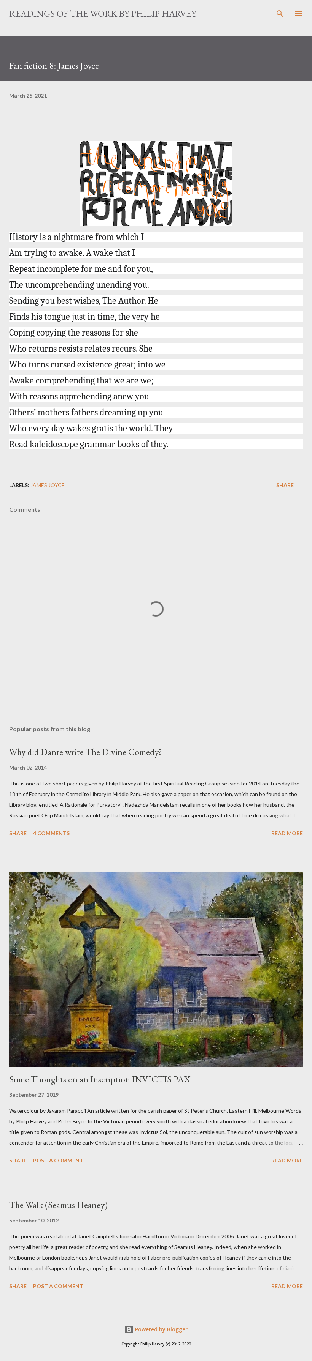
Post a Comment (58, 1160)
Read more (287, 833)
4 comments (51, 833)
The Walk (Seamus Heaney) (58, 1205)
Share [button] (285, 485)
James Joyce (47, 485)
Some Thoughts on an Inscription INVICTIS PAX (99, 1079)
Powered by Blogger (161, 1329)
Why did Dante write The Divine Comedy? (85, 752)
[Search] (280, 13)
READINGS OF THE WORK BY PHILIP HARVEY (102, 13)
